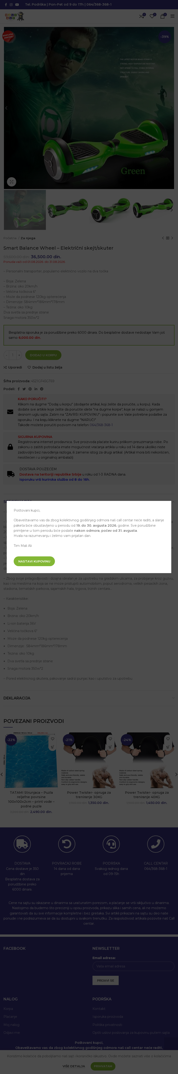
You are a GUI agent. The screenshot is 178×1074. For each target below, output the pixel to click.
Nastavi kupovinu (34, 561)
